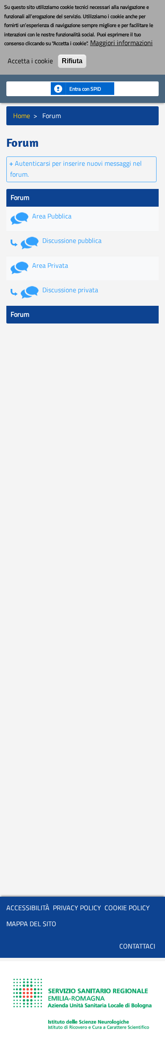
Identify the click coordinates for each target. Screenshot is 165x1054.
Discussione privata (70, 290)
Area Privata (50, 265)
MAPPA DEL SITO (31, 924)
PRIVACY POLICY (77, 908)
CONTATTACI (137, 946)
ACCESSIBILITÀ (28, 908)
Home (21, 116)
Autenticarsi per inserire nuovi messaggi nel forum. (76, 168)
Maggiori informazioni (121, 43)
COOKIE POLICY (127, 908)
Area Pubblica (52, 216)
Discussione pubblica (72, 240)
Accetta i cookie (30, 61)
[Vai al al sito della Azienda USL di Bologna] (82, 1005)
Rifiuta (72, 61)
